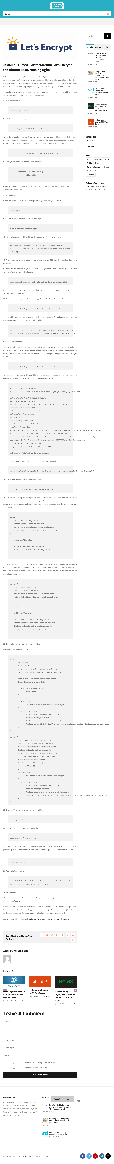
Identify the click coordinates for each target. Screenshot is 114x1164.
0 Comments (19, 1001)
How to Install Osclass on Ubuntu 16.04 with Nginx (102, 92)
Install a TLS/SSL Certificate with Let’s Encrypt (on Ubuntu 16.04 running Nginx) (101, 57)
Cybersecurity (34, 919)
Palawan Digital (27, 1157)
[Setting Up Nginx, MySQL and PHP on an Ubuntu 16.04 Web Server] (91, 105)
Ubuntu (66, 919)
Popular (90, 47)
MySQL (89, 163)
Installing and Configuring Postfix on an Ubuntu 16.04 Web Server (102, 75)
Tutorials (42, 919)
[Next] (75, 990)
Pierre (7, 919)
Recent (98, 47)
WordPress (90, 175)
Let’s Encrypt (30, 80)
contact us (16, 910)
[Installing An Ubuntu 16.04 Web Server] (91, 121)
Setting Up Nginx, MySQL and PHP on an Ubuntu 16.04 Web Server (101, 107)
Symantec (60, 913)
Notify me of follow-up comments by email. (41, 1063)
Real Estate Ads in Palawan (96, 187)
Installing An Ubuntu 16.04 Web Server (102, 122)
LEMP (89, 159)
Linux (107, 159)
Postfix (89, 171)
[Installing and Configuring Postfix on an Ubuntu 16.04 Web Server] (91, 72)
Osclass (106, 167)
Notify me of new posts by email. (37, 1068)
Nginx (61, 919)
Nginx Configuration (94, 167)
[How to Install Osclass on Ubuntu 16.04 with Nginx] (91, 89)
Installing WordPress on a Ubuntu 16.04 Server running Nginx (14, 995)
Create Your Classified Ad (95, 190)
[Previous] (5, 990)
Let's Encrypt (54, 919)
